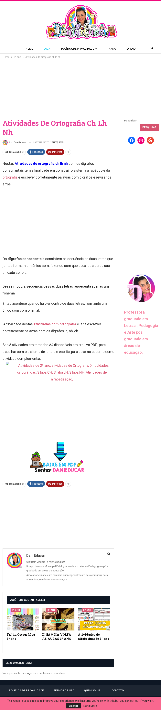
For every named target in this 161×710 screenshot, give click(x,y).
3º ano (16, 610)
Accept (73, 705)
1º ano (111, 48)
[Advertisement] (80, 88)
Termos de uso (64, 690)
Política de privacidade (77, 48)
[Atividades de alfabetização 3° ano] (94, 619)
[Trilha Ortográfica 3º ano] (23, 619)
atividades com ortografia (55, 324)
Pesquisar (130, 120)
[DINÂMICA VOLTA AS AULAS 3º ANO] (58, 619)
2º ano (131, 48)
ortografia (10, 177)
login (29, 673)
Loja (47, 48)
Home (29, 48)
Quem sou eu (93, 690)
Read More (90, 705)
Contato (118, 690)
